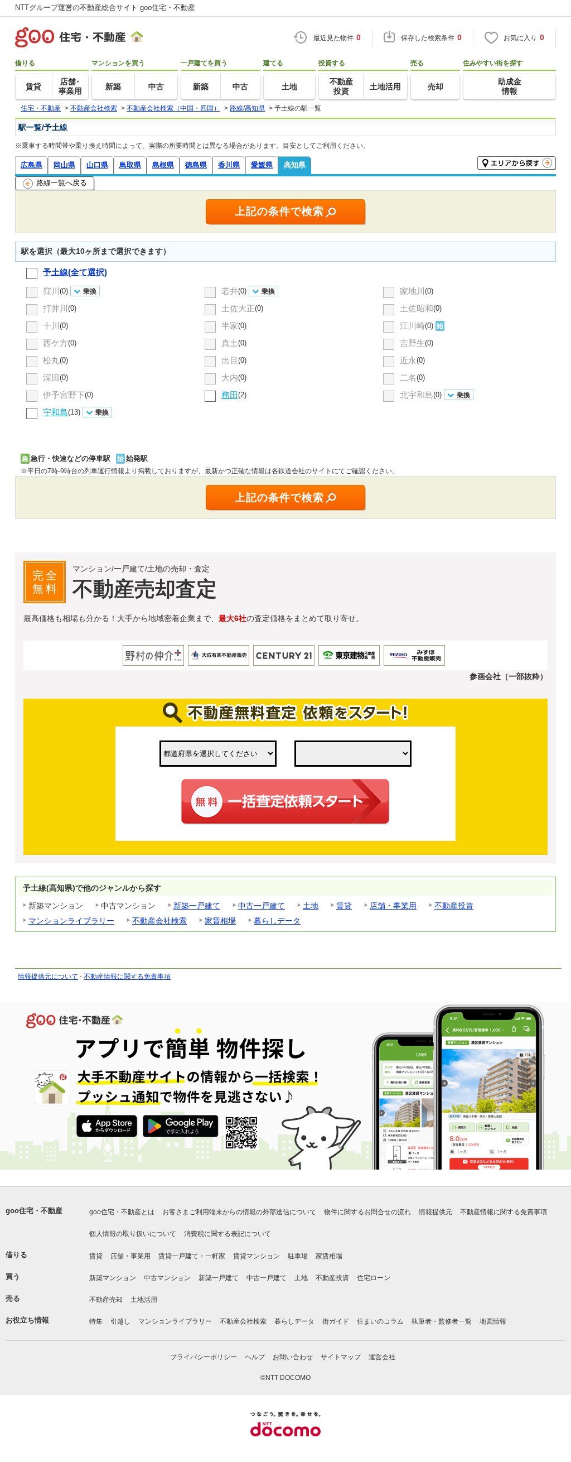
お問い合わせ (293, 1357)
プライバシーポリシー (203, 1357)
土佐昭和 (416, 308)
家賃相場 (220, 920)
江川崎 (412, 325)
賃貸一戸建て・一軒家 (191, 1256)
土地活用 (143, 1300)
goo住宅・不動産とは (121, 1212)
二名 (408, 377)
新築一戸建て (196, 905)
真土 (229, 343)
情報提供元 (435, 1212)
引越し (120, 1321)
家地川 (412, 291)
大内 (229, 377)
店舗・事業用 (393, 905)
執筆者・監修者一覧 (442, 1321)
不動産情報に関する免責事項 (127, 976)
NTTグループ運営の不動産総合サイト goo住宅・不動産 (105, 7)
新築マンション (112, 1278)
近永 (408, 360)
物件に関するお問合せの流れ (367, 1212)
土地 (310, 905)
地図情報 (493, 1321)
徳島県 (196, 165)
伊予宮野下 (64, 395)
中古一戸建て (261, 905)
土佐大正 (238, 308)
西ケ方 (55, 343)
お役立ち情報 (27, 1320)
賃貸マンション (256, 1256)
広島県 (31, 165)
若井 (229, 291)
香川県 (229, 165)
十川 (51, 325)
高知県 (295, 165)
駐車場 (298, 1256)
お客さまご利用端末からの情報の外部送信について (239, 1212)
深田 (51, 377)
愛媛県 (262, 165)
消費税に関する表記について (227, 1234)
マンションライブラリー (71, 920)
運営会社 (382, 1357)
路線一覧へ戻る (61, 183)
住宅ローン (373, 1278)
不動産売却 (106, 1300)
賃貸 (344, 905)
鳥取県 (130, 165)
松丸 (51, 360)
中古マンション (167, 1278)
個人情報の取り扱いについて (132, 1234)
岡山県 (64, 165)
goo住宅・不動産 (34, 1210)
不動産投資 (453, 905)
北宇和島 (416, 395)
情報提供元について (48, 976)
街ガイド (335, 1321)
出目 (229, 360)
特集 (96, 1321)
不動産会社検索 (159, 920)
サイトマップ (341, 1357)
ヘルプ (255, 1357)
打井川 (55, 308)
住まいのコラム (380, 1321)
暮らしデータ (277, 920)
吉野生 (412, 343)
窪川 (51, 291)
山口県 (97, 165)
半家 (229, 325)
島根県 (163, 165)
